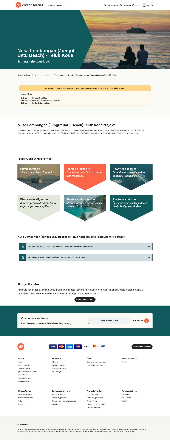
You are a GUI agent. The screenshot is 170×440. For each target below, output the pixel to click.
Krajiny (19, 362)
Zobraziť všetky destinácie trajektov (36, 103)
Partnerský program (59, 398)
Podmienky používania (95, 398)
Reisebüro (56, 404)
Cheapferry (126, 394)
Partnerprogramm (58, 394)
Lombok (46, 75)
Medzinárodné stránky (25, 398)
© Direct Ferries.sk (23, 424)
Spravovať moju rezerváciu (96, 362)
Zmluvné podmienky (94, 407)
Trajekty (124, 401)
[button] (86, 246)
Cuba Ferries (126, 398)
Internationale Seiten (24, 394)
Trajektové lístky (23, 381)
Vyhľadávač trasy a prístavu (27, 372)
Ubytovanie (56, 362)
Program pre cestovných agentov (64, 401)
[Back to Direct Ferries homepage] (29, 5)
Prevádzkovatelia (23, 368)
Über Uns (20, 404)
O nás (19, 401)
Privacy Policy (92, 401)
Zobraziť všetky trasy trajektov (34, 98)
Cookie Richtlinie (93, 394)
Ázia (36, 75)
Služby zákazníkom (24, 365)
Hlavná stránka (23, 75)
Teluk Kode (58, 75)
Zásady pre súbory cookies (96, 404)
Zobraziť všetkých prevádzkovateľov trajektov (40, 101)
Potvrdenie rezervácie (94, 365)
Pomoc (124, 362)
